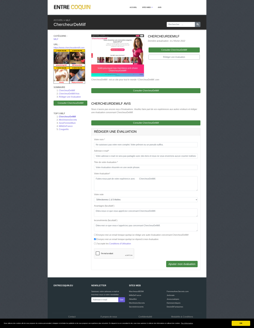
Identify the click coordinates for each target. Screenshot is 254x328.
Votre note (99, 194)
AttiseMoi (133, 299)
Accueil (133, 7)
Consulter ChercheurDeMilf (70, 103)
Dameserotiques (173, 303)
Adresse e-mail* (101, 151)
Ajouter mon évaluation (181, 264)
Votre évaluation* (102, 173)
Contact (72, 317)
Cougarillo (64, 129)
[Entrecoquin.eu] (72, 7)
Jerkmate (170, 295)
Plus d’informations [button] (187, 323)
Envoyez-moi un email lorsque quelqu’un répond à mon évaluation (127, 239)
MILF (68, 20)
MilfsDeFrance (66, 126)
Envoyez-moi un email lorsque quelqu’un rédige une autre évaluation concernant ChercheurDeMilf (142, 235)
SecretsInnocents (136, 307)
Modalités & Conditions (182, 317)
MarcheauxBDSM (136, 291)
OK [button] (241, 323)
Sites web (146, 7)
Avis (159, 7)
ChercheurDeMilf (67, 90)
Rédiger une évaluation (70, 97)
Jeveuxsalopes (173, 299)
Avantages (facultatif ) (104, 206)
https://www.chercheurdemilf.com (69, 48)
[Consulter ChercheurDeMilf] (117, 56)
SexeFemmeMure (67, 123)
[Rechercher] (197, 24)
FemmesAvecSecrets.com (178, 291)
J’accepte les (113, 243)
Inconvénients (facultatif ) (105, 220)
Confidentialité (145, 317)
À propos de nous (108, 317)
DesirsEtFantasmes (175, 307)
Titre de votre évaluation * (106, 162)
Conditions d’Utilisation (120, 243)
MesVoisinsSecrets (68, 120)
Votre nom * (99, 139)
